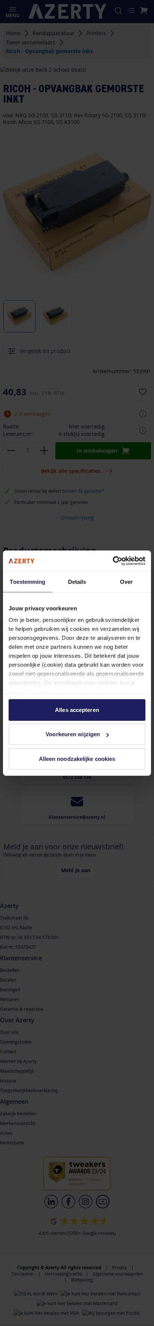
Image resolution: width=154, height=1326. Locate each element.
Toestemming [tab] (27, 581)
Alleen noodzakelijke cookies (77, 758)
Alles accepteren (77, 709)
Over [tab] (126, 581)
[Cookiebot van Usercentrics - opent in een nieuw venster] (112, 561)
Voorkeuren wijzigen (73, 734)
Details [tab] (77, 581)
